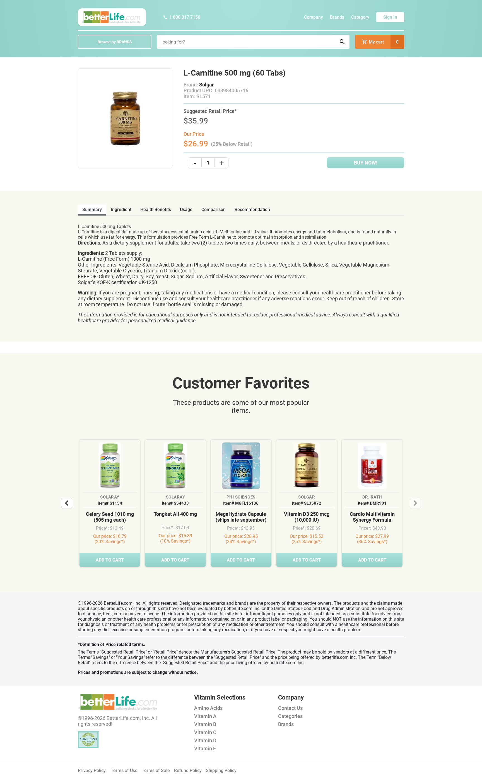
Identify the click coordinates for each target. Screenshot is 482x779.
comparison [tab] (213, 209)
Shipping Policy (221, 770)
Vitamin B (205, 724)
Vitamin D (205, 740)
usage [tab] (186, 209)
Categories (290, 716)
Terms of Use (124, 770)
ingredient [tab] (121, 209)
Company (313, 17)
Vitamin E (205, 748)
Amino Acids (208, 708)
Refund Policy (188, 770)
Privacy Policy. (92, 770)
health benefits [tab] (155, 209)
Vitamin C (205, 732)
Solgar (206, 85)
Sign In (390, 17)
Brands (337, 17)
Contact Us (290, 708)
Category (360, 17)
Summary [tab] (92, 209)
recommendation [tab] (252, 209)
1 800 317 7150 (184, 17)
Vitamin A (205, 716)
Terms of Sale (156, 770)
